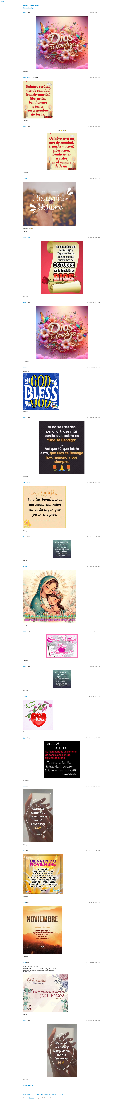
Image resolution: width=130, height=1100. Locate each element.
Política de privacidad (57, 1094)
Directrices (36, 1094)
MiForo (2, 1)
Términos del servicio (46, 1094)
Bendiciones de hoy (32, 5)
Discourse (31, 1098)
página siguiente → (28, 1085)
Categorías (29, 1094)
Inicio (24, 1094)
